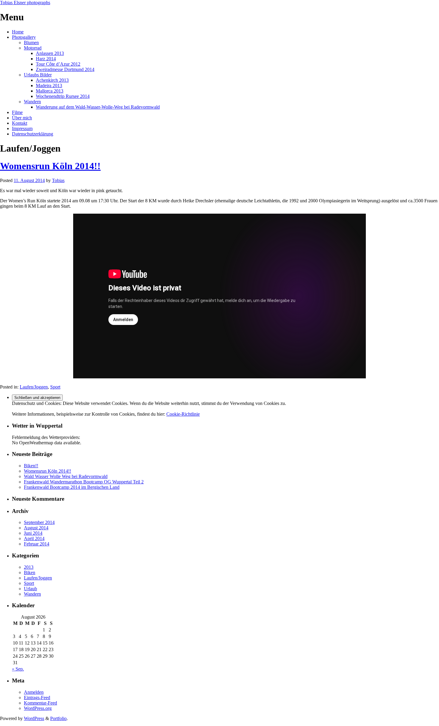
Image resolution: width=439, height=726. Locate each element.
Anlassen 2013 (50, 53)
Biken (29, 572)
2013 (28, 567)
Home (18, 31)
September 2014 (39, 522)
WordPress (34, 718)
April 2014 (34, 538)
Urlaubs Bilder (38, 74)
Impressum (22, 128)
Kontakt (19, 123)
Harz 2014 (46, 58)
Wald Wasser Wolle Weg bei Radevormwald (66, 476)
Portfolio (58, 718)
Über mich (22, 117)
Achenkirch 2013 (52, 80)
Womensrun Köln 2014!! (50, 166)
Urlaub (30, 588)
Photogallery (24, 37)
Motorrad (33, 47)
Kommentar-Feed (40, 702)
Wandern (32, 101)
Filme (17, 112)
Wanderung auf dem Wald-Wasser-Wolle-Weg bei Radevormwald (98, 107)
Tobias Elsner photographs (25, 2)
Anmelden (34, 692)
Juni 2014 (33, 533)
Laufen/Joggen (34, 386)
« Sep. (18, 668)
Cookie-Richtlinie (183, 414)
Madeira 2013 (49, 85)
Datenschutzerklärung (32, 133)
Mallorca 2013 (49, 90)
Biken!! (31, 465)
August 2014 (36, 527)
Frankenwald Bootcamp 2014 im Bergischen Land (71, 487)
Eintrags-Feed (37, 697)
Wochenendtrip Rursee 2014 (63, 96)
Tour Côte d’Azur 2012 (58, 64)
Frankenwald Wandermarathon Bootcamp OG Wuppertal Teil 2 (84, 481)
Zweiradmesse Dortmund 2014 (65, 69)
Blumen (31, 42)
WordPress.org (38, 708)
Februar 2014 (36, 543)
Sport (55, 386)
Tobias (58, 180)
